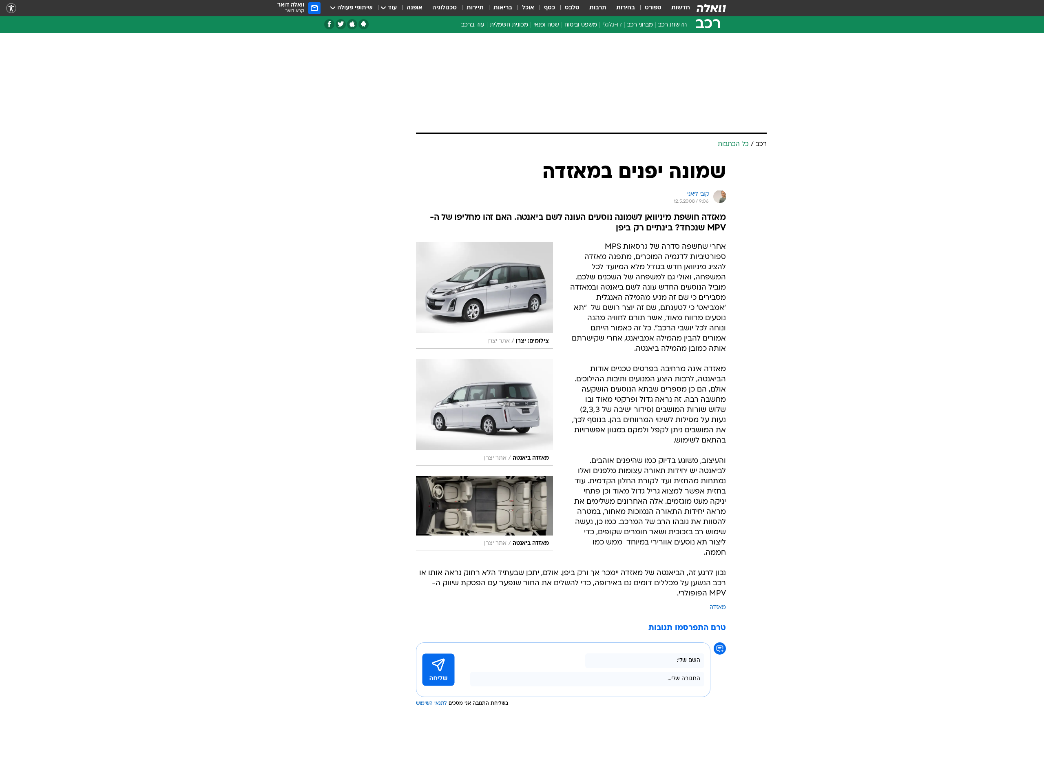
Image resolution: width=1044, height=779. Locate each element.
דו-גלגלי (612, 25)
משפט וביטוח (580, 25)
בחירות (625, 8)
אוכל (528, 8)
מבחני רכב (640, 25)
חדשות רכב (672, 25)
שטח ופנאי (546, 25)
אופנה (414, 8)
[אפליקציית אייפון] (352, 24)
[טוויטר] (341, 24)
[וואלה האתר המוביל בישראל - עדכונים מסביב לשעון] (711, 8)
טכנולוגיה (444, 8)
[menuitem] (675, 8)
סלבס (572, 8)
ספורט (653, 8)
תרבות (597, 8)
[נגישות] (11, 8)
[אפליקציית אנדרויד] (363, 24)
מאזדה (718, 607)
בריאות (502, 8)
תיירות (475, 8)
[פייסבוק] (329, 24)
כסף (549, 8)
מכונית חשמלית (509, 25)
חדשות (680, 8)
